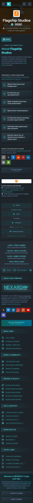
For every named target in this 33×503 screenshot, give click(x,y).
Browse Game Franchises (14, 389)
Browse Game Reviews (13, 399)
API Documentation (12, 467)
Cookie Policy (26, 482)
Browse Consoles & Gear (14, 396)
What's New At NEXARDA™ (14, 365)
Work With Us (10, 440)
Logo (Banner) (14, 190)
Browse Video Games (13, 385)
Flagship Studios (22, 151)
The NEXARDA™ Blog (13, 361)
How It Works (10, 338)
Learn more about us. (14, 304)
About (8, 39)
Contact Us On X (11, 419)
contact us (17, 79)
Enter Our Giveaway (12, 372)
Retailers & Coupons (12, 341)
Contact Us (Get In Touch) (14, 412)
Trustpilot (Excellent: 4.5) (14, 463)
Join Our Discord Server (14, 423)
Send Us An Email (11, 416)
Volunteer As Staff (12, 443)
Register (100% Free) (13, 345)
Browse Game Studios (13, 392)
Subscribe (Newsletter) (13, 348)
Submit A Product (12, 436)
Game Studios (22, 270)
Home (9, 270)
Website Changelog (12, 368)
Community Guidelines (13, 456)
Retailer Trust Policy (12, 460)
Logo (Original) (6, 192)
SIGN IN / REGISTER (29, 4)
